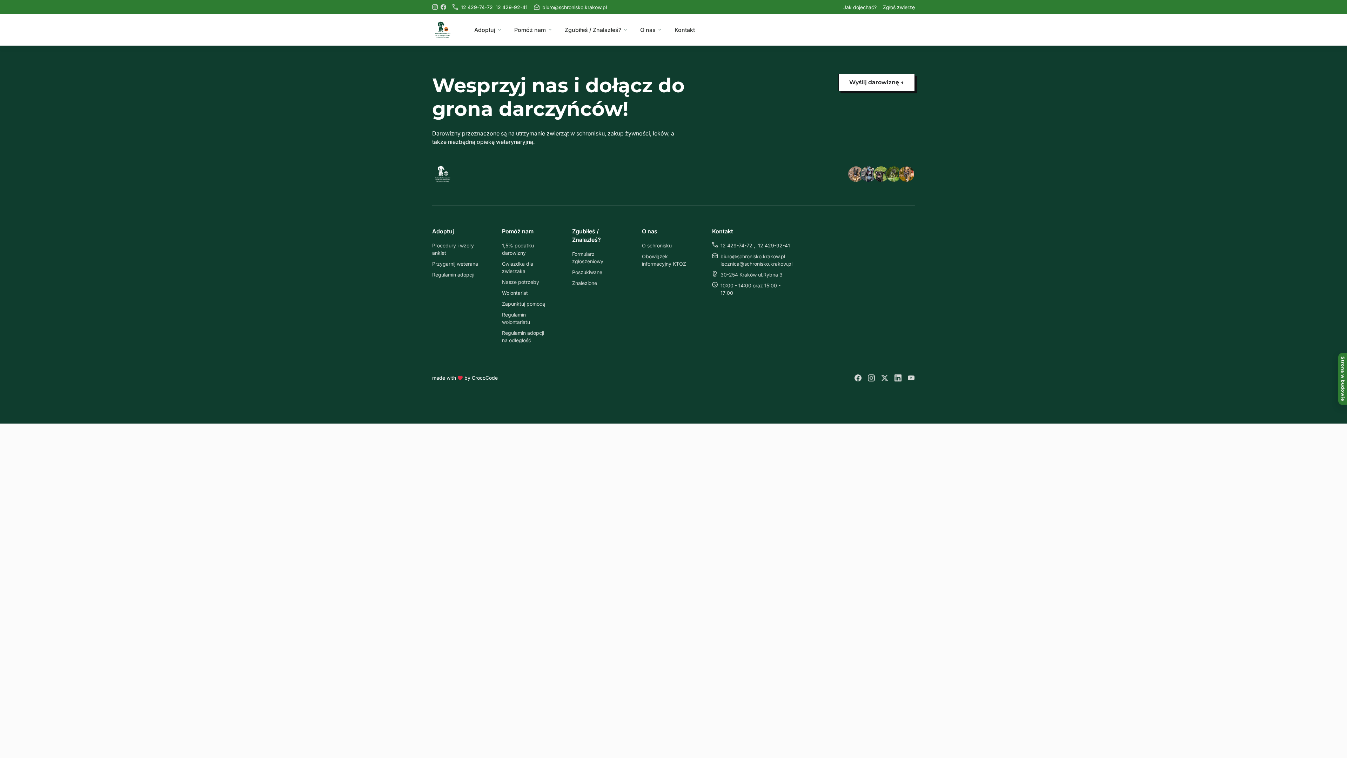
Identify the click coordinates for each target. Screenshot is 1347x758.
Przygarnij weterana (455, 264)
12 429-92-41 (512, 7)
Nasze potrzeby (520, 282)
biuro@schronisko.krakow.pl (574, 7)
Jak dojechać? (860, 7)
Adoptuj (484, 29)
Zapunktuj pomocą (523, 304)
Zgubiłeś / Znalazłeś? (593, 29)
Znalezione (584, 283)
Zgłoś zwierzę (899, 7)
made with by (465, 378)
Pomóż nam (530, 29)
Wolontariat (515, 293)
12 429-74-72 (477, 7)
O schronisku (657, 245)
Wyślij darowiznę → (876, 82)
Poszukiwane (587, 272)
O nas (648, 29)
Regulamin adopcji (453, 275)
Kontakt (685, 29)
